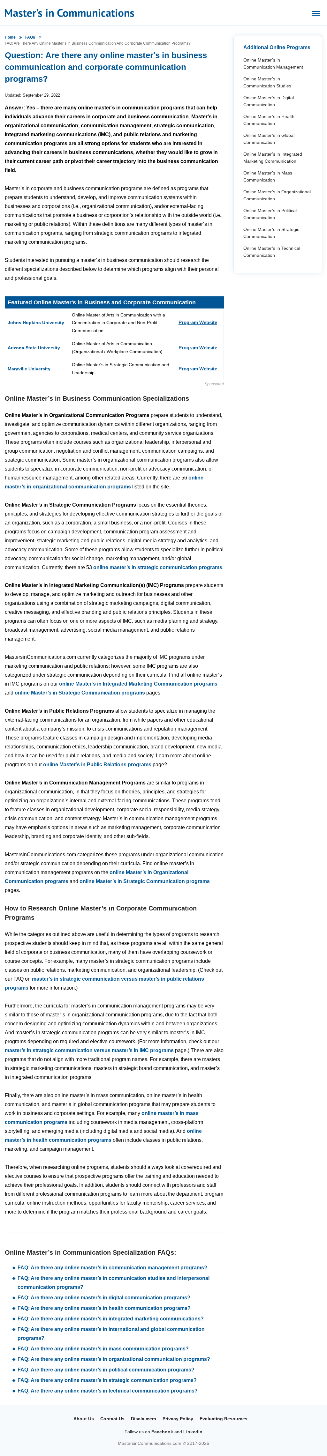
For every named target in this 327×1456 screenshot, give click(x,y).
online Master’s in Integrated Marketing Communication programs (138, 684)
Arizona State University (34, 347)
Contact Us (112, 1418)
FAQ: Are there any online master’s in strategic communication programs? (107, 1380)
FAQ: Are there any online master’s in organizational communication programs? (114, 1359)
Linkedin (192, 1431)
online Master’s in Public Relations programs (97, 764)
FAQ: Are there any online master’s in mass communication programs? (103, 1348)
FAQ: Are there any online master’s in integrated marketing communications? (111, 1318)
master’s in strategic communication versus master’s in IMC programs (89, 1050)
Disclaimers (143, 1418)
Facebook (162, 1431)
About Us (83, 1418)
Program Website (198, 322)
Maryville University (29, 368)
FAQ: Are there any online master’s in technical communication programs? (108, 1390)
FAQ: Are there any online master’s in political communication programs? (106, 1369)
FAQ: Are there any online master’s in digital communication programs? (104, 1297)
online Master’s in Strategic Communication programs (80, 692)
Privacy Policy (178, 1418)
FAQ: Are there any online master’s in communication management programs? (112, 1267)
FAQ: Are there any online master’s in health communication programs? (104, 1308)
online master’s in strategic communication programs (157, 567)
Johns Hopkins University (36, 322)
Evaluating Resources (223, 1418)
